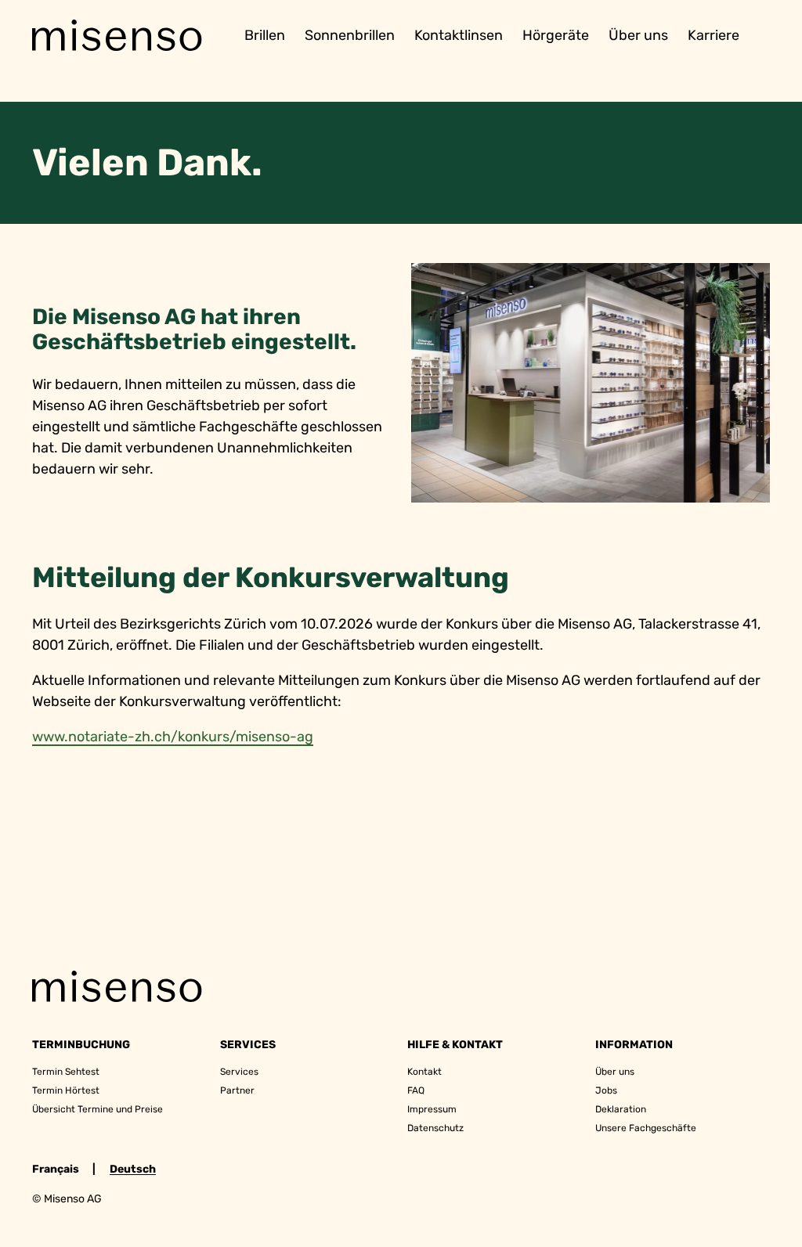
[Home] (117, 35)
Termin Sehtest (65, 1071)
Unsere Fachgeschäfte (645, 1128)
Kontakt (424, 1071)
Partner (237, 1090)
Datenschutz (435, 1128)
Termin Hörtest (65, 1090)
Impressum (432, 1109)
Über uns (638, 35)
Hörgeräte (555, 35)
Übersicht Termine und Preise (97, 1109)
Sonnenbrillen (350, 35)
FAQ (415, 1090)
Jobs (606, 1090)
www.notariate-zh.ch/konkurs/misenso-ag (172, 736)
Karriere (713, 35)
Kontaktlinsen (458, 35)
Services (239, 1071)
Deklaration (620, 1109)
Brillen (264, 35)
